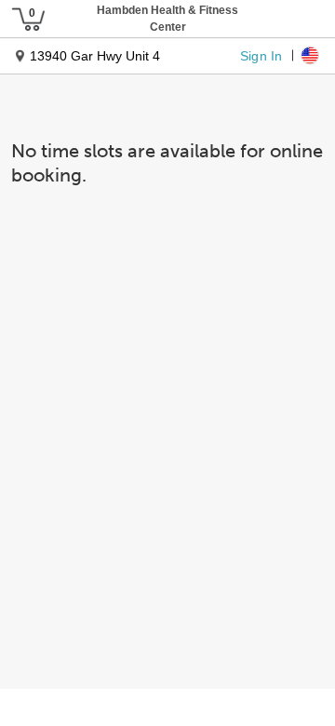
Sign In (261, 54)
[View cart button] (28, 18)
